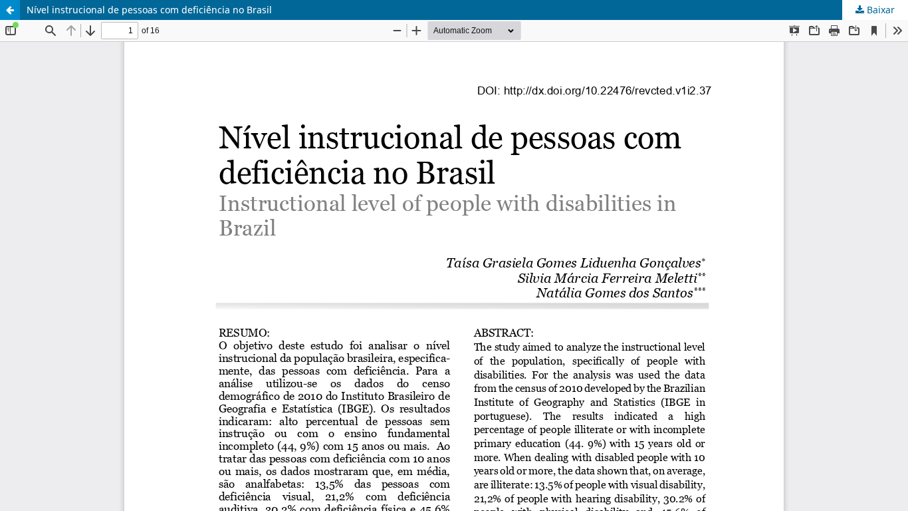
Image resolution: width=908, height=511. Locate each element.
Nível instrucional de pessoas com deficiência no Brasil (149, 9)
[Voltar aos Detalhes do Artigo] (10, 10)
